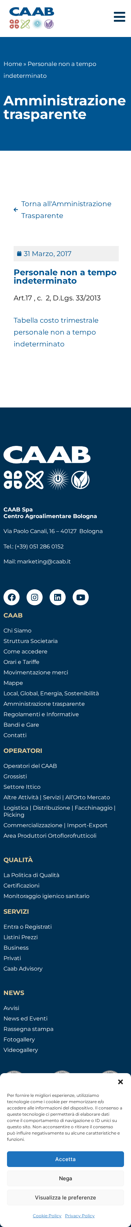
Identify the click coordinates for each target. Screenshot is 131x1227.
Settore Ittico (22, 787)
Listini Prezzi (20, 937)
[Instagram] (35, 597)
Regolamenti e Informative (41, 714)
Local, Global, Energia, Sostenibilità (51, 693)
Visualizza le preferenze (65, 1197)
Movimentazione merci (35, 672)
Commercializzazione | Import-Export (55, 825)
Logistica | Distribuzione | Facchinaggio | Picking (59, 811)
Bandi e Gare (21, 724)
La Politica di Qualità (31, 875)
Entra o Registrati (27, 926)
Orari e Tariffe (21, 662)
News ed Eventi (25, 1018)
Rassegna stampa (28, 1029)
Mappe (13, 683)
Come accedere (25, 651)
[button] (120, 1081)
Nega (65, 1178)
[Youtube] (81, 597)
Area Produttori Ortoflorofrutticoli (49, 835)
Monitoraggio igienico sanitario (46, 896)
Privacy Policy (80, 1215)
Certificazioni (21, 885)
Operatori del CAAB (30, 766)
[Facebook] (11, 597)
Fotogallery (19, 1039)
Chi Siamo (17, 630)
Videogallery (20, 1050)
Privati (12, 958)
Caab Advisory (23, 968)
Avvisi (11, 1008)
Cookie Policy (47, 1215)
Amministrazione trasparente (44, 704)
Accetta (65, 1159)
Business (16, 947)
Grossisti (15, 776)
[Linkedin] (58, 597)
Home (12, 63)
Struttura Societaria (30, 641)
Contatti (15, 735)
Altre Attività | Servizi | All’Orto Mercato (56, 797)
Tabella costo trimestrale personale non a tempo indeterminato (56, 332)
